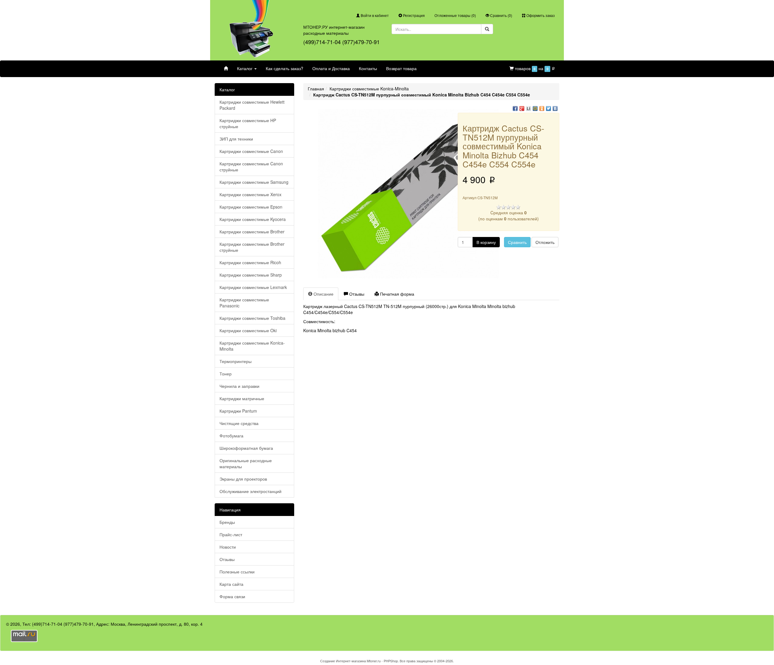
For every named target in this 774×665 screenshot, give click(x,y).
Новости (228, 547)
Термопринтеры (236, 361)
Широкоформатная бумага (246, 448)
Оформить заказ (540, 15)
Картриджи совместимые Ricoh (250, 262)
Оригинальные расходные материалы (246, 463)
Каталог (245, 68)
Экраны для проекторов (243, 479)
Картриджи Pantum (238, 411)
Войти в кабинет (374, 15)
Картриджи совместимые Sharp (251, 275)
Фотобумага (231, 436)
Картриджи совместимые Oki (248, 330)
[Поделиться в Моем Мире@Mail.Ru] (535, 108)
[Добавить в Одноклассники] (541, 108)
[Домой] (226, 68)
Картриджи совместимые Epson (251, 207)
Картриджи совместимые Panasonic (244, 303)
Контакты (368, 68)
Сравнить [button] (517, 242)
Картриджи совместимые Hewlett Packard (252, 105)
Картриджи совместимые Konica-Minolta (252, 346)
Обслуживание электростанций (250, 491)
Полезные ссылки (237, 572)
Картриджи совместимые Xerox (250, 194)
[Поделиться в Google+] (521, 108)
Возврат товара (401, 68)
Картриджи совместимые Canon (251, 151)
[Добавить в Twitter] (548, 108)
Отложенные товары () (455, 15)
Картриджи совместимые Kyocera (253, 219)
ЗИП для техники (236, 139)
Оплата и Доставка (331, 68)
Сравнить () (500, 15)
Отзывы (227, 559)
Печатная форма (396, 294)
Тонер (226, 374)
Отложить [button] (544, 242)
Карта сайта (231, 584)
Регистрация (413, 15)
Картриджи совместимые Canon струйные (251, 167)
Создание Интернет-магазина (343, 660)
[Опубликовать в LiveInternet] (528, 108)
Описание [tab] (322, 294)
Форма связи (232, 596)
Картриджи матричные (242, 398)
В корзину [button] (486, 242)
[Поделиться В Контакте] (555, 108)
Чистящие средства (239, 423)
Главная (316, 89)
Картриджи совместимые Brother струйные (252, 247)
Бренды (227, 522)
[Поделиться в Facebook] (515, 108)
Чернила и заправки (239, 386)
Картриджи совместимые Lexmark (253, 287)
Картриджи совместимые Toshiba (252, 318)
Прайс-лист (231, 534)
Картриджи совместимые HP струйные (248, 123)
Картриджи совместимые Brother (252, 232)
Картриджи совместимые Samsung (254, 182)
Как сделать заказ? (284, 68)
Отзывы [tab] (356, 294)
